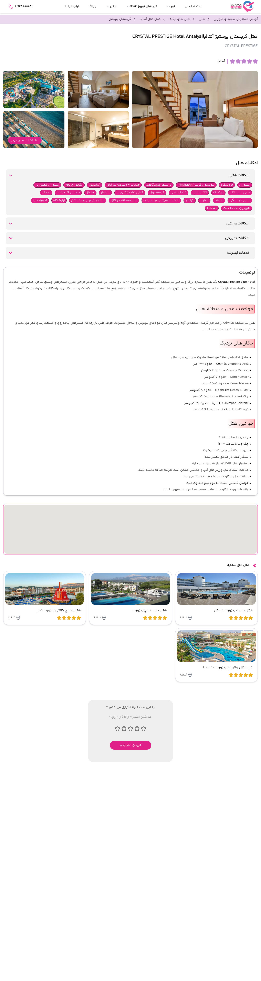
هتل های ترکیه (179, 19)
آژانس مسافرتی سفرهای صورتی (236, 19)
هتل (202, 19)
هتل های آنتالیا (150, 19)
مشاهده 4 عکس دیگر (24, 140)
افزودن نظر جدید (130, 745)
